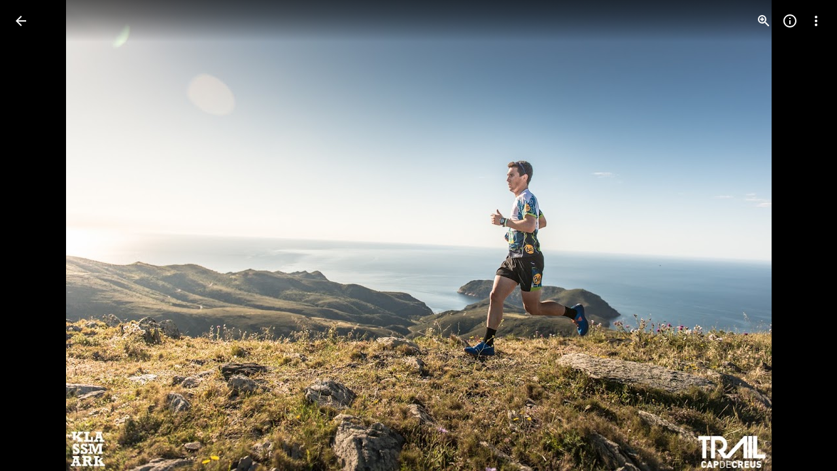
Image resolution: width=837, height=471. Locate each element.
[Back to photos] (21, 21)
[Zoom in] (764, 21)
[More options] (816, 21)
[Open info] (790, 21)
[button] (36, 235)
